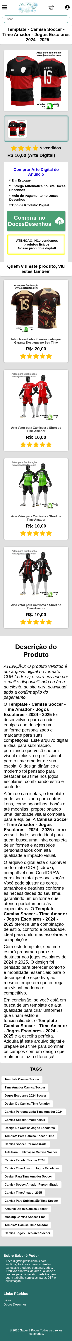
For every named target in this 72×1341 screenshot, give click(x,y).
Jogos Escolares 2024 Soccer (25, 1095)
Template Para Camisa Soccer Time (29, 1136)
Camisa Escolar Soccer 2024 (25, 1160)
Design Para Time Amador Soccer (28, 1176)
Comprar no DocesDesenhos (29, 221)
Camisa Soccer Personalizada (26, 1144)
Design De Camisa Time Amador (27, 1103)
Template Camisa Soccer (22, 1079)
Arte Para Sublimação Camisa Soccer (31, 1152)
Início (7, 1300)
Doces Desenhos (15, 1304)
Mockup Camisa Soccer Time (25, 1217)
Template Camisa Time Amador (26, 1225)
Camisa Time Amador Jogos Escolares (32, 1168)
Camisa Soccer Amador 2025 (25, 1119)
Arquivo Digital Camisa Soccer (26, 1208)
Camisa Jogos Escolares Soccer (27, 1233)
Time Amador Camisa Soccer (25, 1087)
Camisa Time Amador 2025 (23, 1192)
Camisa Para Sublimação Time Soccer (31, 1200)
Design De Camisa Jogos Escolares (30, 1127)
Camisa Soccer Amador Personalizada (31, 1184)
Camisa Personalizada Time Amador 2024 (34, 1111)
